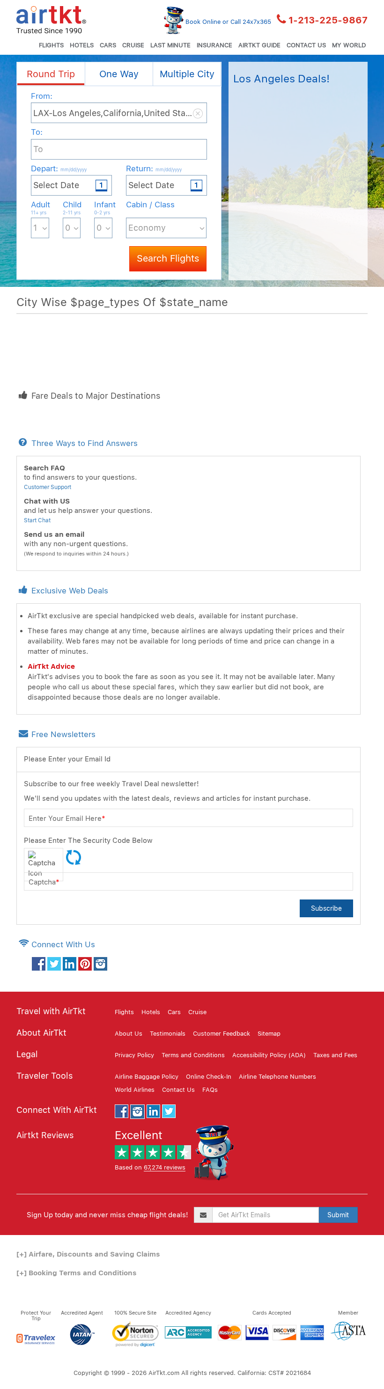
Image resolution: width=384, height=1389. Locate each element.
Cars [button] (108, 45)
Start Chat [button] (37, 520)
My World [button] (349, 45)
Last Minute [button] (170, 45)
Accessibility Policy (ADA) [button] (269, 1055)
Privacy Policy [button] (134, 1055)
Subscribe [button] (326, 908)
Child (72, 207)
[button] (51, 19)
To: (37, 132)
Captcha (44, 882)
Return (154, 168)
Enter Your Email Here (67, 818)
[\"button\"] (38, 963)
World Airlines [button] (135, 1089)
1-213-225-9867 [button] (328, 20)
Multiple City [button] (187, 74)
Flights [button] (51, 45)
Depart (59, 168)
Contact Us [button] (306, 45)
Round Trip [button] (51, 74)
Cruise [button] (133, 45)
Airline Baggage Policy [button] (146, 1076)
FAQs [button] (210, 1089)
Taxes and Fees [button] (335, 1055)
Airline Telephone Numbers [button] (277, 1076)
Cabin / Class (150, 204)
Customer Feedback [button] (221, 1033)
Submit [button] (338, 1215)
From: (41, 96)
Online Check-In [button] (208, 1076)
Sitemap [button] (269, 1033)
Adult (40, 207)
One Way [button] (119, 74)
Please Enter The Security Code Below (88, 840)
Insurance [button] (214, 45)
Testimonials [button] (167, 1033)
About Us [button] (128, 1033)
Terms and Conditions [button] (193, 1055)
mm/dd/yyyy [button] (73, 169)
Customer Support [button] (47, 487)
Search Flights (168, 258)
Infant (103, 207)
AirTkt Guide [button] (259, 45)
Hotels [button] (82, 45)
